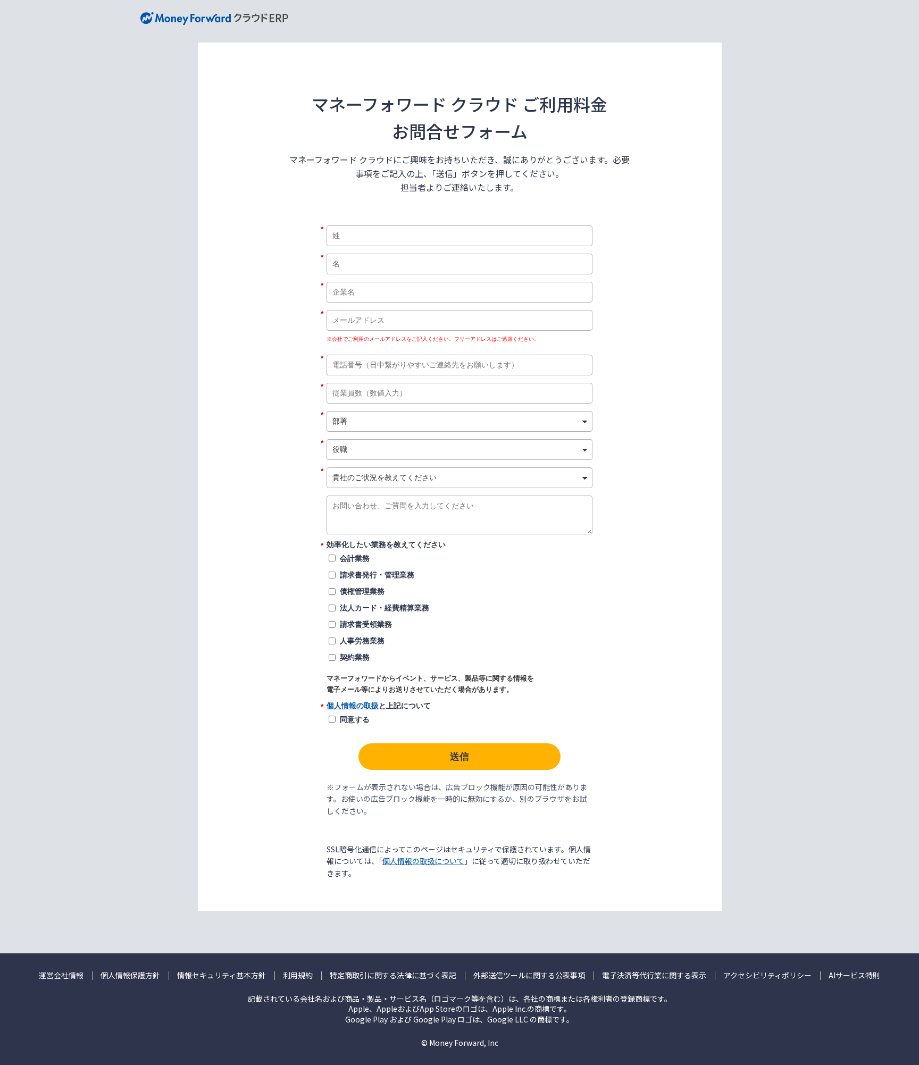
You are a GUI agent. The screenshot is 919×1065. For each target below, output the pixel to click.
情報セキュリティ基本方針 (221, 975)
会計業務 (355, 558)
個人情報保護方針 (130, 975)
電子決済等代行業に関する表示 (654, 975)
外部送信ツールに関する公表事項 (529, 975)
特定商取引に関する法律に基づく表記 (393, 975)
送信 (459, 756)
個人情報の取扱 (353, 705)
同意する (355, 719)
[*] (459, 222)
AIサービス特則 (854, 975)
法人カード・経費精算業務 (384, 607)
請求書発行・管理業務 (377, 575)
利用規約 (298, 975)
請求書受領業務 (366, 624)
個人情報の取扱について (423, 861)
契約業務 (355, 657)
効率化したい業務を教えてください (386, 545)
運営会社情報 (61, 975)
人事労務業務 (362, 640)
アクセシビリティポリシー (767, 975)
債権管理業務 (362, 591)
